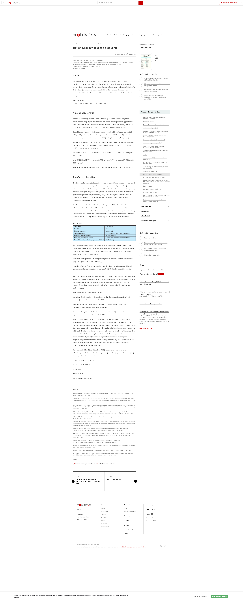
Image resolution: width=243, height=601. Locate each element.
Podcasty (156, 35)
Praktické (149, 514)
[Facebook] (161, 546)
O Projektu (80, 514)
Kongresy (142, 35)
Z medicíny (104, 508)
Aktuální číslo (145, 216)
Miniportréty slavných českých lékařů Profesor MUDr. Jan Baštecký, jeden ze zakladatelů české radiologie (156, 182)
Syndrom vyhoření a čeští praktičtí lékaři (154, 140)
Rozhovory (104, 518)
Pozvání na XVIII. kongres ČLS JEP (152, 189)
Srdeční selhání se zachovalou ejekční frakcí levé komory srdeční (155, 136)
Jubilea (145, 155)
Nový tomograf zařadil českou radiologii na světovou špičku (155, 163)
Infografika (104, 521)
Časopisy (126, 35)
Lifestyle (103, 515)
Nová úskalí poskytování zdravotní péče (154, 177)
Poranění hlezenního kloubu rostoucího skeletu (156, 125)
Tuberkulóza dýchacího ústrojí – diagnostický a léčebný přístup (156, 151)
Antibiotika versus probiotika (151, 192)
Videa (149, 35)
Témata (133, 35)
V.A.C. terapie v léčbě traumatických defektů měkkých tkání (155, 158)
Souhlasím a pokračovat (219, 596)
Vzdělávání (117, 35)
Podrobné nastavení (200, 596)
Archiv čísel (145, 211)
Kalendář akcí (150, 518)
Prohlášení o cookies (83, 517)
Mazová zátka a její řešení (149, 274)
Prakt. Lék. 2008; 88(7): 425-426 (91, 66)
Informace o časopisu (148, 221)
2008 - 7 (103, 44)
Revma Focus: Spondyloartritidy (151, 304)
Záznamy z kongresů (130, 529)
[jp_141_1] (104, 233)
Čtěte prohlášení (121, 547)
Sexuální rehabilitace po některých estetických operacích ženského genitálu (155, 131)
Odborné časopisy (86, 44)
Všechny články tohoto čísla (150, 112)
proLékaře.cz (11, 3)
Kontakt (79, 509)
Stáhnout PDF (121, 54)
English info (132, 54)
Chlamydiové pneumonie (150, 171)
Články (109, 35)
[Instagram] (165, 546)
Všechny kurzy (145, 329)
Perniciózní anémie (114, 479)
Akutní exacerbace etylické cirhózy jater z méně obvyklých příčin (156, 167)
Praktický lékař (96, 44)
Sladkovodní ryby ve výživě (150, 128)
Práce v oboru (165, 35)
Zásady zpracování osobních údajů (136, 547)
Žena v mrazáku (147, 186)
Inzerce (79, 512)
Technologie (104, 512)
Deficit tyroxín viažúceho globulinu (152, 174)
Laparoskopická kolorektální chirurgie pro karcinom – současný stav (88, 481)
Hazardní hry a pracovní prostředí (152, 143)
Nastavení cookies (82, 520)
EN (240, 3)
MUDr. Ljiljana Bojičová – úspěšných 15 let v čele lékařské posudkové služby (156, 196)
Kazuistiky (104, 523)
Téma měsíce (105, 527)
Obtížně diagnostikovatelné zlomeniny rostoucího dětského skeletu (153, 146)
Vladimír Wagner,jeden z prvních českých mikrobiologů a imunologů (154, 200)
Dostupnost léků (151, 521)
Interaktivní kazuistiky (130, 512)
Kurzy (125, 508)
